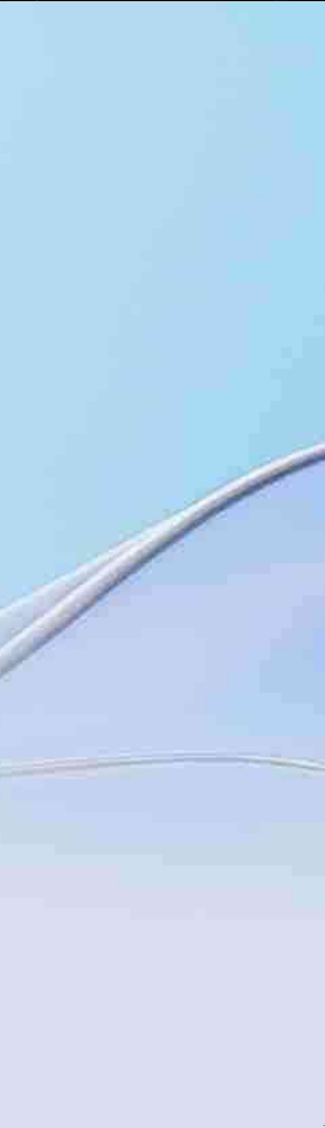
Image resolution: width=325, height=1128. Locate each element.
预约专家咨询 (37, 569)
